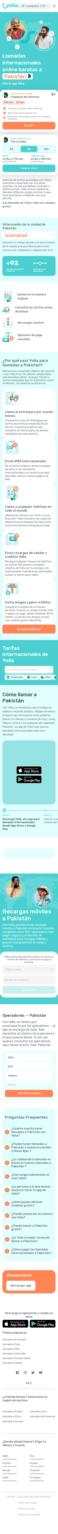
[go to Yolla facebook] (17, 1372)
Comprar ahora (29, 168)
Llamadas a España (12, 1363)
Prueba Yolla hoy (29, 629)
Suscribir (29, 125)
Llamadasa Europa (12, 1411)
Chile (47, 677)
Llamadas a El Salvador (14, 1339)
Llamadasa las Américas (42, 1416)
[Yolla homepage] (10, 6)
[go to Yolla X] (33, 1372)
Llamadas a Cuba (11, 1344)
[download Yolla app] (15, 1324)
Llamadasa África (11, 1416)
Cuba (34, 677)
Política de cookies (27, 1502)
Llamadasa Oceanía (12, 1421)
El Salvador (16, 677)
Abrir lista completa (29, 1093)
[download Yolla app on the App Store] (29, 770)
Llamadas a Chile (11, 1349)
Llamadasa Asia (38, 1411)
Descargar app (20, 1285)
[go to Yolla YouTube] (41, 1372)
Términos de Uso (26, 1508)
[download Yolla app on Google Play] (29, 779)
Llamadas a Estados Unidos (16, 1358)
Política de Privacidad (29, 1514)
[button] (35, 6)
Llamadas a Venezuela (13, 1353)
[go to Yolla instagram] (25, 1372)
